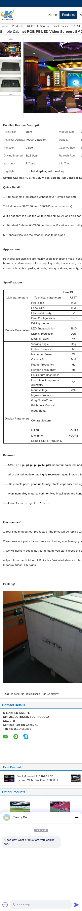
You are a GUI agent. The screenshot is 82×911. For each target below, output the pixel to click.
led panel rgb (17, 694)
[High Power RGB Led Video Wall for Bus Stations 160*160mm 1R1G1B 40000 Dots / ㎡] (75, 777)
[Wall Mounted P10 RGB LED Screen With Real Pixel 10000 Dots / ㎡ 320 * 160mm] (9, 777)
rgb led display (51, 694)
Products (68, 14)
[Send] (76, 904)
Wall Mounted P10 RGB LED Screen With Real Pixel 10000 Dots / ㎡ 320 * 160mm (40, 780)
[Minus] (76, 817)
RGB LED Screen (38, 26)
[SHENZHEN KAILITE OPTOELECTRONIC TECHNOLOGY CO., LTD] (23, 15)
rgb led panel (33, 694)
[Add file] (5, 904)
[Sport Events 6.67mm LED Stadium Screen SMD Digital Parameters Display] (20, 809)
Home (52, 14)
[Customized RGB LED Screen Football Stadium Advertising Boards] (60, 809)
